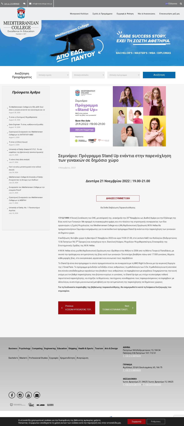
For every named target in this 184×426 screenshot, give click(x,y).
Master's (23, 358)
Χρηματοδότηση (67, 358)
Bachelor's (13, 358)
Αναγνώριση (82, 358)
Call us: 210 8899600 (11, 4)
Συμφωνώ (136, 421)
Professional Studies (38, 358)
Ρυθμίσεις (156, 421)
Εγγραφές (54, 358)
